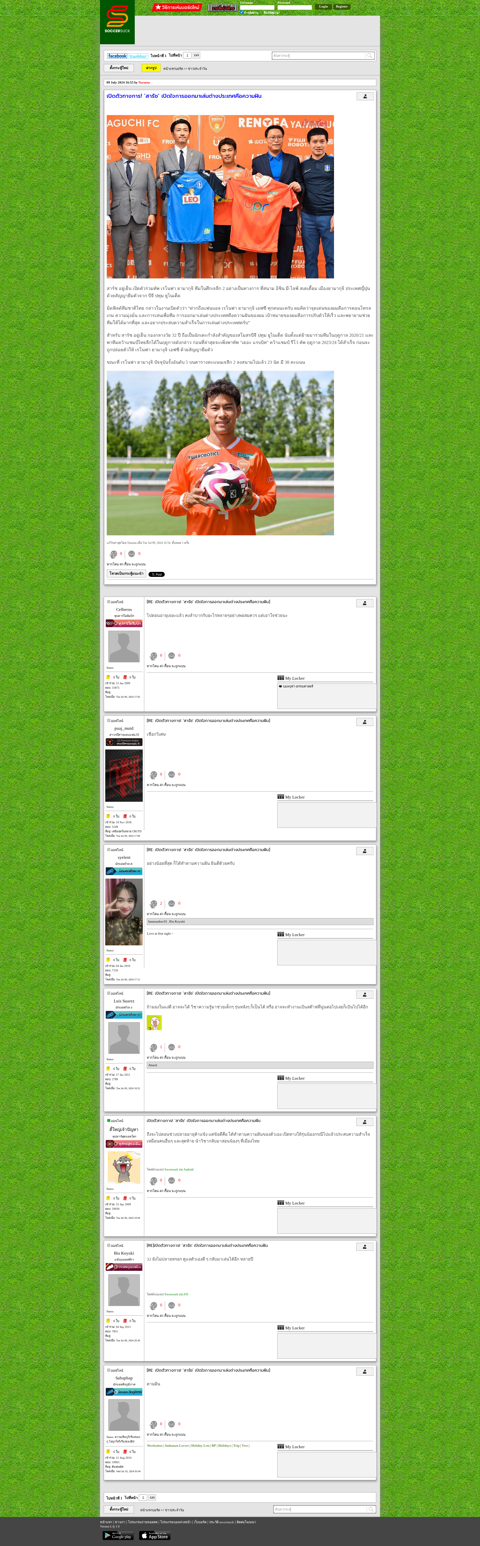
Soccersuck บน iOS (176, 1294)
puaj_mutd (124, 728)
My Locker (294, 678)
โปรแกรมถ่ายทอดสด (143, 1522)
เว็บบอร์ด (200, 1522)
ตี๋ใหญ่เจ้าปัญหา (124, 1129)
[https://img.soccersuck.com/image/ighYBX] (220, 534)
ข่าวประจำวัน (197, 69)
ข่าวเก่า (120, 1522)
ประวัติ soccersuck (221, 1522)
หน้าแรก (106, 1522)
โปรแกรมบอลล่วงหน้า (175, 1522)
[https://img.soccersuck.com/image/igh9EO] (220, 277)
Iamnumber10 (158, 921)
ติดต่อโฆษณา (246, 1522)
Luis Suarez (124, 1001)
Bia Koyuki (177, 921)
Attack (152, 1065)
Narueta (144, 82)
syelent (124, 857)
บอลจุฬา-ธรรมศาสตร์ (298, 686)
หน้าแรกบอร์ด (173, 69)
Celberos (124, 609)
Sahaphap (124, 1378)
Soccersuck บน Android (179, 1169)
